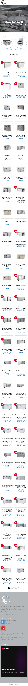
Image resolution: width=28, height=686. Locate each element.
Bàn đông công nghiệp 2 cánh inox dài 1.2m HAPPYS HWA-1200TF (7, 416)
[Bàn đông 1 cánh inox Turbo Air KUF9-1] (7, 107)
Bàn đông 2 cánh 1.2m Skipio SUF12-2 (7, 178)
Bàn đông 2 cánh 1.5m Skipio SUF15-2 (21, 178)
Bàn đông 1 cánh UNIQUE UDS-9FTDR (20, 136)
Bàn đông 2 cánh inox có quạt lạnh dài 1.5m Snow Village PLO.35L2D (20, 243)
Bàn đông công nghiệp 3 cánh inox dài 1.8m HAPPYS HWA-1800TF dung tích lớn (20, 487)
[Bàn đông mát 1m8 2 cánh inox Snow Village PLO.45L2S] (7, 548)
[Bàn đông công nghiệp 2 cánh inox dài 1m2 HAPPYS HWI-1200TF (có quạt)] (7, 431)
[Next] (26, 43)
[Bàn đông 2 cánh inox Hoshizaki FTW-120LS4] (21, 278)
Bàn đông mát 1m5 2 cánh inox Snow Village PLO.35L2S (21, 534)
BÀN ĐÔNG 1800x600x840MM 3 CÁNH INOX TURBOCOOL (20, 157)
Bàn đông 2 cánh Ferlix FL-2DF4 (7, 220)
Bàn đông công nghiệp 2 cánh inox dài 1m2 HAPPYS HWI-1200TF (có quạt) (7, 440)
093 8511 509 (8, 627)
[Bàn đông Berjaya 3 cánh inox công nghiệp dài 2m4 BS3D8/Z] (21, 385)
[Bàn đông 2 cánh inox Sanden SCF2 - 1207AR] (21, 320)
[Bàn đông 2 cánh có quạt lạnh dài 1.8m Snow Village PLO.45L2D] (21, 190)
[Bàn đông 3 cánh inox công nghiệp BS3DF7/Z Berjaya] (7, 363)
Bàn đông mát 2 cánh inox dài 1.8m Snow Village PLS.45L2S (7, 579)
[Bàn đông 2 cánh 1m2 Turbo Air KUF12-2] (7, 190)
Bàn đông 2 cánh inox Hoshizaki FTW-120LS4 (21, 286)
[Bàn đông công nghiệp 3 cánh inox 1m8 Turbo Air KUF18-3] (7, 477)
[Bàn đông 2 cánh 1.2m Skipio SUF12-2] (7, 169)
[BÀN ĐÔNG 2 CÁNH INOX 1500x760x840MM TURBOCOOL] (21, 212)
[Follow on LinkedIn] (9, 614)
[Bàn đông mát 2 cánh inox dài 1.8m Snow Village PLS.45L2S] (7, 570)
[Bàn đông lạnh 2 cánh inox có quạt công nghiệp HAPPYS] (21, 501)
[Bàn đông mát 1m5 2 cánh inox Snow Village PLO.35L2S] (21, 525)
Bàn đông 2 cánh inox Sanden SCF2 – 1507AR (7, 350)
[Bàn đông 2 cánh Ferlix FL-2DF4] (7, 212)
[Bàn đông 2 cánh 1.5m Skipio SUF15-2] (21, 169)
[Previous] (1, 43)
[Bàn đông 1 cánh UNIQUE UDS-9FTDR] (21, 128)
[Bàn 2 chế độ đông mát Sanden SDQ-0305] (7, 65)
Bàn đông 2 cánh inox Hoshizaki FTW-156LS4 (7, 329)
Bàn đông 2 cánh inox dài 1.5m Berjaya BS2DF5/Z (7, 265)
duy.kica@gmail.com (9, 630)
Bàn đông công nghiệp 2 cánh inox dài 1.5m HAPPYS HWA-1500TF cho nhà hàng (20, 416)
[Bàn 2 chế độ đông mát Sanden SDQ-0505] (7, 86)
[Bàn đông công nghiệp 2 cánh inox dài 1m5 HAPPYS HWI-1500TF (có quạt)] (21, 431)
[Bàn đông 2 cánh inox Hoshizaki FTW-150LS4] (21, 299)
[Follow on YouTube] (12, 614)
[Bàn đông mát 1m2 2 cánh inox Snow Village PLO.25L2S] (7, 525)
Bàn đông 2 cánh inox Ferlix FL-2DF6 (7, 286)
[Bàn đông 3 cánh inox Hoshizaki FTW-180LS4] (21, 363)
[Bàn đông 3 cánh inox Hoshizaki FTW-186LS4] (7, 385)
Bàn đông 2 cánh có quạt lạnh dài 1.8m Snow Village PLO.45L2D (20, 199)
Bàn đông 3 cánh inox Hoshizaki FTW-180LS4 (21, 371)
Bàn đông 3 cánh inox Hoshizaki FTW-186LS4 (7, 394)
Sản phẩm (11, 24)
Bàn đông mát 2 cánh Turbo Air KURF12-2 (21, 579)
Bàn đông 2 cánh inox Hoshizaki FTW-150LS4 (21, 307)
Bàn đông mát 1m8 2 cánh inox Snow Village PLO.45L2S (7, 557)
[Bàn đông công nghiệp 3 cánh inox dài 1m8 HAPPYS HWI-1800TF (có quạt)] (7, 501)
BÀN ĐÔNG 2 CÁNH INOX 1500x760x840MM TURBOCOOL (21, 221)
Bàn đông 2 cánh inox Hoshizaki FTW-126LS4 (7, 307)
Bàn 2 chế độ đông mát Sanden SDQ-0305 (7, 73)
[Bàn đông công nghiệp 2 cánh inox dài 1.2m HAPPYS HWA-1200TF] (7, 407)
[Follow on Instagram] (4, 614)
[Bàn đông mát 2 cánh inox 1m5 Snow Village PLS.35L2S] (21, 548)
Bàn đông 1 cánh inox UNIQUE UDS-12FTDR (21, 116)
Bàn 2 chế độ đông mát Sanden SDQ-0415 (21, 73)
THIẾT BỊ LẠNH (18, 24)
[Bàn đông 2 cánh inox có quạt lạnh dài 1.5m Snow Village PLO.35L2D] (21, 234)
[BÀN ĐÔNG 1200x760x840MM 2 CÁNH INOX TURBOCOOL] (7, 148)
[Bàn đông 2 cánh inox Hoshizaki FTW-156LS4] (7, 320)
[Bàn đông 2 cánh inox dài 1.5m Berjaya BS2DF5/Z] (7, 256)
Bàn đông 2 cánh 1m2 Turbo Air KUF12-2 (7, 198)
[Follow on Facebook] (2, 614)
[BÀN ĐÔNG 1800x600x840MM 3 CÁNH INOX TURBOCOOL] (21, 148)
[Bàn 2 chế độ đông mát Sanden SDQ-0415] (21, 65)
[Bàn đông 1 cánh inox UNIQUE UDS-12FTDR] (21, 107)
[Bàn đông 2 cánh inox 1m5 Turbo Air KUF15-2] (7, 234)
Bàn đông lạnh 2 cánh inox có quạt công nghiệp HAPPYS (21, 510)
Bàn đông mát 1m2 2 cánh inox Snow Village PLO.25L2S (7, 534)
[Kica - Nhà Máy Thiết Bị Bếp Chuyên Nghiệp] (8, 2)
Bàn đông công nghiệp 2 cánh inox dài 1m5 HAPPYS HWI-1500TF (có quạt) (20, 440)
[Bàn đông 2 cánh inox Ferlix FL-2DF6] (7, 278)
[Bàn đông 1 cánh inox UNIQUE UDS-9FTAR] (7, 128)
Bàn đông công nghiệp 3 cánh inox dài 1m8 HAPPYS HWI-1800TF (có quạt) (7, 511)
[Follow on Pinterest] (7, 614)
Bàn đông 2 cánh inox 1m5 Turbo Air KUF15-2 (7, 242)
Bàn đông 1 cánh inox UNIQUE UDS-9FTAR (7, 136)
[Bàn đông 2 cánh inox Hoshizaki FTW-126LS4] (7, 299)
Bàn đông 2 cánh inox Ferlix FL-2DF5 (21, 265)
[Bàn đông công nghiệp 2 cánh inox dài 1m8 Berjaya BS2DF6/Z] (7, 455)
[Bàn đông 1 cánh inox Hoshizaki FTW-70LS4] (21, 86)
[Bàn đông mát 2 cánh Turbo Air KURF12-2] (21, 570)
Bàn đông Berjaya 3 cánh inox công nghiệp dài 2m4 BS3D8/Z (21, 395)
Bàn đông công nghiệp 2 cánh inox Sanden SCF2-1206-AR (20, 464)
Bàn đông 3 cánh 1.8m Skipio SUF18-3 (21, 350)
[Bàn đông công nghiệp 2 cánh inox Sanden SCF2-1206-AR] (21, 455)
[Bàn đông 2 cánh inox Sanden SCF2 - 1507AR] (7, 342)
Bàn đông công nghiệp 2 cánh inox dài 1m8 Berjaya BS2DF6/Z (7, 464)
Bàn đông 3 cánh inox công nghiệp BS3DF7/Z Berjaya (7, 372)
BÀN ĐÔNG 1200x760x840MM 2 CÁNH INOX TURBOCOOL (7, 157)
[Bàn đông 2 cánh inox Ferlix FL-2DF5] (21, 256)
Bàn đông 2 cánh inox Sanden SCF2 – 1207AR (21, 329)
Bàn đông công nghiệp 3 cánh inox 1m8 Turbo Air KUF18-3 (7, 486)
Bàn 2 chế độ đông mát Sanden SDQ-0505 (7, 94)
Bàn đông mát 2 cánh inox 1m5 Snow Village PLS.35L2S (21, 557)
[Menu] (26, 2)
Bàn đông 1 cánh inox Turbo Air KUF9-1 (7, 116)
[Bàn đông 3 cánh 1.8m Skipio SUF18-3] (21, 342)
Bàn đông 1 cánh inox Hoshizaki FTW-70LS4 (21, 94)
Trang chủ (4, 24)
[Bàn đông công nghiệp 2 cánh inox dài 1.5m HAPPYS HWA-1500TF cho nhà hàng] (21, 407)
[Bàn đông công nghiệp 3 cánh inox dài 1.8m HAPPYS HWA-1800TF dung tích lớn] (21, 477)
